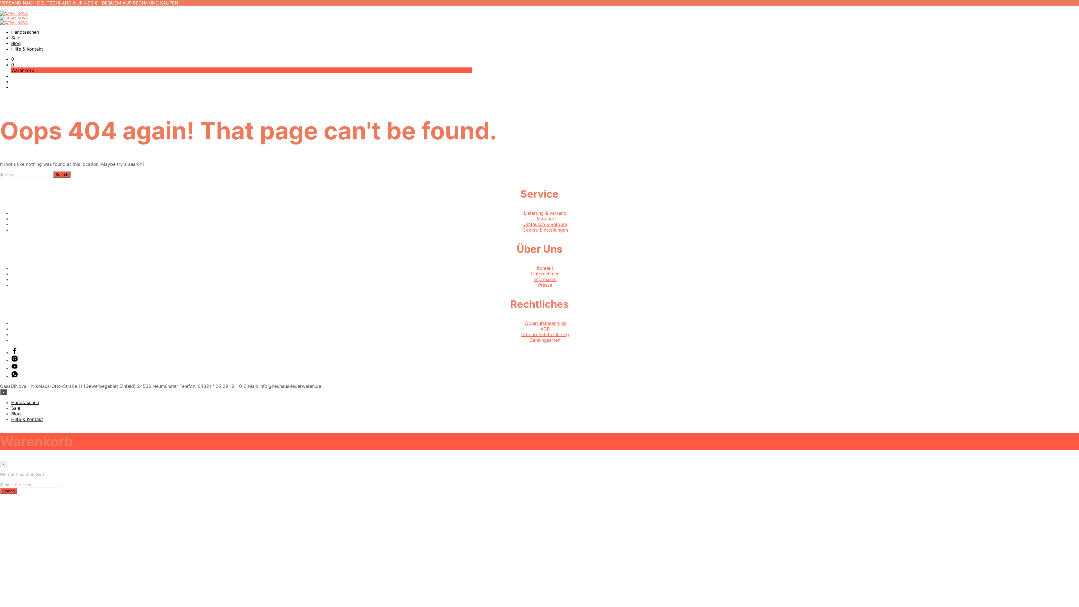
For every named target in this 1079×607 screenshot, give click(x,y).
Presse (545, 285)
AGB (545, 329)
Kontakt (545, 268)
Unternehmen (545, 274)
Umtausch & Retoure (545, 224)
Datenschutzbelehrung (545, 334)
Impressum (545, 279)
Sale (15, 37)
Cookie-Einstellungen (545, 230)
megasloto (11, 497)
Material (545, 218)
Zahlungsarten (545, 340)
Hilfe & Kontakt (27, 49)
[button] (12, 59)
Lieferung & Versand (545, 213)
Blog (16, 43)
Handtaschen (25, 32)
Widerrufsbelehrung (545, 323)
